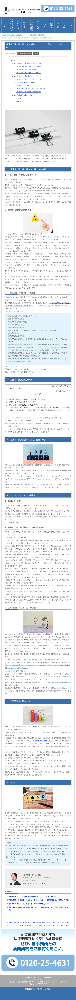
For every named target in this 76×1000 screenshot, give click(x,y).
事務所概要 (51, 25)
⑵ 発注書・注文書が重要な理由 (26, 69)
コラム (44, 25)
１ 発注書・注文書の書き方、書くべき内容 (27, 63)
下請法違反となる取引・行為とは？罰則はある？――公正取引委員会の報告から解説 (39, 900)
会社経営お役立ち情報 (24, 53)
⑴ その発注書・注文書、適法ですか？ (28, 66)
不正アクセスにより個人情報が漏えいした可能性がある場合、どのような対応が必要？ (38, 925)
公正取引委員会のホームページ (44, 741)
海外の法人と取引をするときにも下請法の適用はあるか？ (29, 904)
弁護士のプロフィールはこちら (34, 883)
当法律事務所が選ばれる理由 (11, 25)
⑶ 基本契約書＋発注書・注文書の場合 (28, 92)
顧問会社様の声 (24, 25)
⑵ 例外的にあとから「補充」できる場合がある (31, 88)
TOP (15, 35)
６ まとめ (17, 98)
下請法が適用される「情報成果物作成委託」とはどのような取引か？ (33, 896)
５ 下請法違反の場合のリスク (23, 95)
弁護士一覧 (58, 25)
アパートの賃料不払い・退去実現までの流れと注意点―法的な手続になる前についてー (38, 922)
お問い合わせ (71, 25)
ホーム (4, 25)
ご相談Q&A (64, 25)
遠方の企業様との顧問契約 (31, 25)
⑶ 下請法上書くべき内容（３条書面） (28, 73)
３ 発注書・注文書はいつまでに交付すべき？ (28, 79)
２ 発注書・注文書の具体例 (23, 76)
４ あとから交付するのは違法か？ (25, 82)
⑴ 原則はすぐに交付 (23, 85)
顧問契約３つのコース (18, 25)
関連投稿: (19, 101)
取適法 (36, 53)
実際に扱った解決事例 (38, 25)
